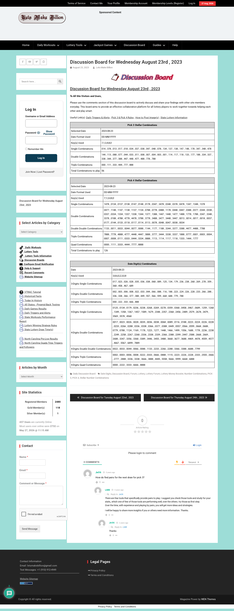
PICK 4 (75, 378)
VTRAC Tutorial (32, 292)
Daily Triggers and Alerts (36, 312)
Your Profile (113, 3)
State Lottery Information (174, 117)
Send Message (30, 528)
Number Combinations (195, 373)
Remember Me (35, 149)
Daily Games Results (34, 308)
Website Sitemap (33, 276)
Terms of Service (76, 3)
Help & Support (31, 268)
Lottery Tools (74, 45)
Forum (133, 373)
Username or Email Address (40, 116)
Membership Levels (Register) (168, 3)
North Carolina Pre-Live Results (40, 338)
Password (30, 132)
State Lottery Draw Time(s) (38, 329)
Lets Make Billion (104, 67)
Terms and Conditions (101, 575)
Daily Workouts (46, 45)
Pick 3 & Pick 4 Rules (122, 117)
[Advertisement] (157, 28)
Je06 (121, 494)
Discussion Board (134, 45)
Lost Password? (45, 171)
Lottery (141, 373)
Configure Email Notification (38, 264)
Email (23, 470)
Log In (192, 3)
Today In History (32, 300)
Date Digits (106, 373)
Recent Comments (33, 272)
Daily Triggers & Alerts (98, 117)
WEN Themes (208, 599)
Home (25, 45)
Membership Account (136, 3)
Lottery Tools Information (37, 255)
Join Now (30, 171)
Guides (157, 45)
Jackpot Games (103, 45)
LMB (125, 527)
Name (23, 457)
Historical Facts (32, 296)
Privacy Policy (97, 570)
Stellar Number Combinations (94, 378)
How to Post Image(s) (147, 117)
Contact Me (96, 3)
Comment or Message (32, 483)
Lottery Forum (153, 373)
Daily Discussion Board (84, 373)
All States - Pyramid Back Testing (41, 304)
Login (198, 445)
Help (175, 45)
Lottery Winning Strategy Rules (40, 325)
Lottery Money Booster (172, 373)
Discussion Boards (33, 260)
